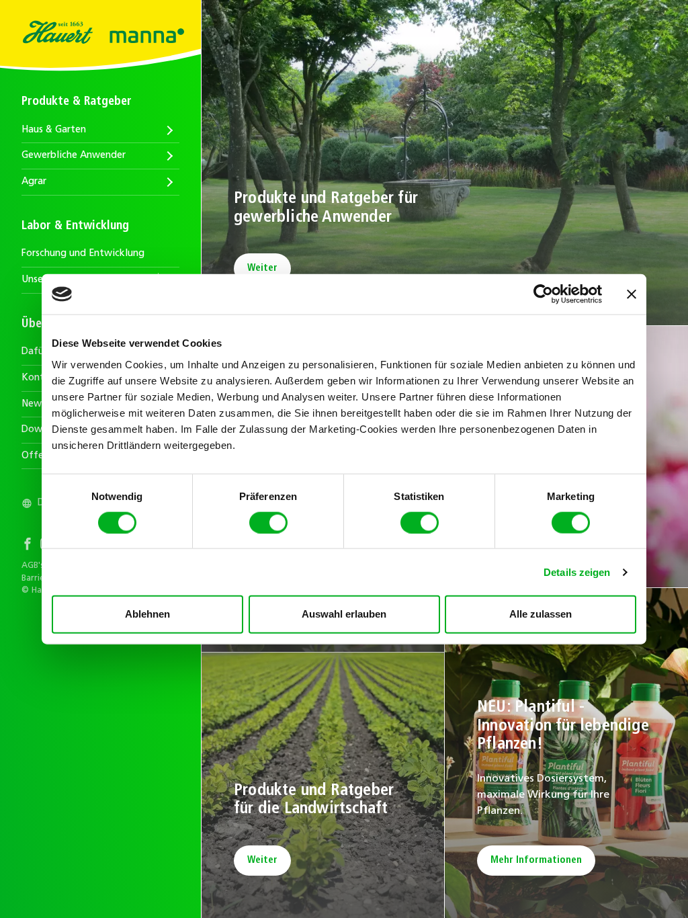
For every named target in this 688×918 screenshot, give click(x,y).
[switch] (268, 522)
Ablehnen (147, 614)
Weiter (262, 268)
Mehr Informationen (536, 861)
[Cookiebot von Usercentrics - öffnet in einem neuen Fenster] (543, 294)
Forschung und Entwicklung (83, 254)
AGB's (33, 566)
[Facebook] (31, 546)
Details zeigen (577, 571)
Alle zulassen (540, 614)
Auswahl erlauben (344, 614)
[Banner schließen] (631, 294)
